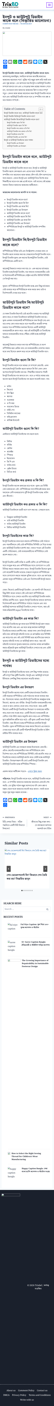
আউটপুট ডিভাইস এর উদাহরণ (16, 146)
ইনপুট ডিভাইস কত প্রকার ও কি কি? (18, 128)
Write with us (27, 1400)
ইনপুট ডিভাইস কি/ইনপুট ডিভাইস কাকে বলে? (19, 116)
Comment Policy (26, 1390)
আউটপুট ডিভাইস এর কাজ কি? (17, 137)
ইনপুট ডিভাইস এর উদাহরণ (15, 143)
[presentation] (27, 860)
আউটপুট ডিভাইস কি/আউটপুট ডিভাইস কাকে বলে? (21, 119)
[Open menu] (49, 5)
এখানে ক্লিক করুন (35, 771)
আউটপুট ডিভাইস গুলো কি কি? (17, 125)
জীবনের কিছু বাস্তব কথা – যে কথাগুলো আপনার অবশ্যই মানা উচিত (41, 823)
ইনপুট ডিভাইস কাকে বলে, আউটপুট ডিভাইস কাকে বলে (23, 113)
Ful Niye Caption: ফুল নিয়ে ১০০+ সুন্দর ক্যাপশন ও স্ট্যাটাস (35, 926)
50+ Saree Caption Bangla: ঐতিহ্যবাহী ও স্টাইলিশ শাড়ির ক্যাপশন (35, 944)
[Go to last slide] (9, 869)
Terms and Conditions (40, 1395)
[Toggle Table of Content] (39, 109)
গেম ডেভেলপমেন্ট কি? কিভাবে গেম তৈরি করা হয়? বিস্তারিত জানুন (27, 877)
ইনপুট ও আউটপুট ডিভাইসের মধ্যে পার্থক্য (18, 140)
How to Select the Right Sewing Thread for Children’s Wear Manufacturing (26, 1156)
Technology (26, 24)
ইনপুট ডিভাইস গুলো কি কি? (16, 122)
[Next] (45, 869)
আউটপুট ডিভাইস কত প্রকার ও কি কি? (19, 131)
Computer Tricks (10, 24)
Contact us (42, 1390)
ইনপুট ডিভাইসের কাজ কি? (15, 134)
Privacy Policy (19, 1395)
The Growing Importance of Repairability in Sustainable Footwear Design (35, 963)
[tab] (22, 890)
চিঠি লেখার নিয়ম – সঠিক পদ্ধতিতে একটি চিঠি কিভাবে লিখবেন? (14, 823)
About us (11, 1390)
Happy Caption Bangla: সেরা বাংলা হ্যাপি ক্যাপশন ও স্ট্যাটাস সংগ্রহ (36, 1170)
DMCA (6, 1395)
